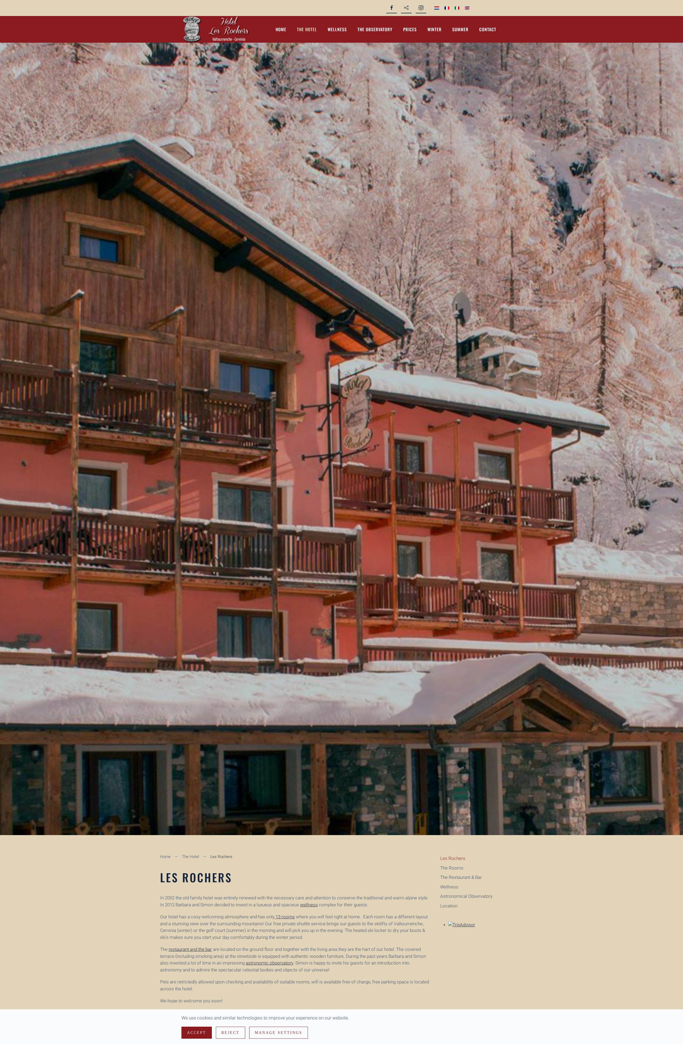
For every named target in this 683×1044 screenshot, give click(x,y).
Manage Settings (278, 1033)
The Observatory (375, 29)
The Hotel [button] (307, 29)
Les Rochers (452, 858)
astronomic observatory (269, 963)
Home (281, 29)
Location (449, 905)
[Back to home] (220, 29)
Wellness (337, 29)
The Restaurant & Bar (461, 877)
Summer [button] (460, 29)
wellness (309, 904)
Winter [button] (434, 29)
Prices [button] (410, 29)
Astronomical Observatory (466, 896)
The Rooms (451, 868)
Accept (196, 1033)
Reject (230, 1033)
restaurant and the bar (190, 949)
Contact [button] (487, 29)
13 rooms (285, 916)
